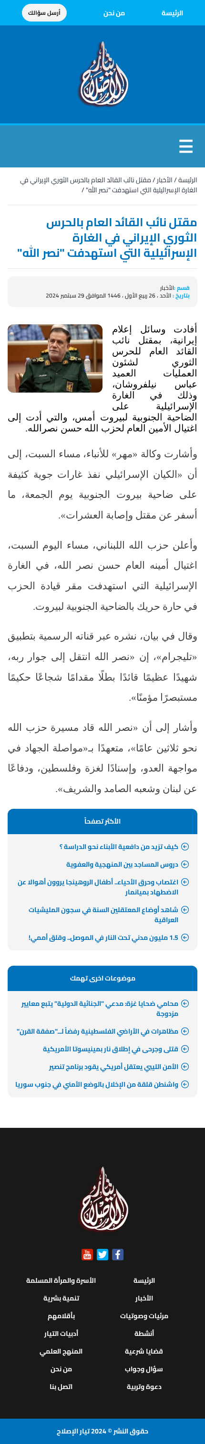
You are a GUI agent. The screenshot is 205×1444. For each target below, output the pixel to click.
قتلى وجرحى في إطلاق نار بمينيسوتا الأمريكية (110, 1049)
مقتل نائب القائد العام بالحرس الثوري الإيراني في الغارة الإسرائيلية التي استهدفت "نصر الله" (108, 185)
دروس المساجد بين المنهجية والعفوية (122, 864)
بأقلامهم (61, 1316)
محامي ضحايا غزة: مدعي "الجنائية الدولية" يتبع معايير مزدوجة (99, 1008)
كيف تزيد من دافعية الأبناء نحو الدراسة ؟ (119, 846)
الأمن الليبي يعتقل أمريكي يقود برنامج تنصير (113, 1066)
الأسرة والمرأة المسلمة (61, 1280)
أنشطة (144, 1333)
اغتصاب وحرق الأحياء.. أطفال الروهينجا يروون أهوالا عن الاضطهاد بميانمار (98, 887)
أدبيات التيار (61, 1333)
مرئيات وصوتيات (144, 1316)
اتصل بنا (61, 1386)
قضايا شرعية (144, 1351)
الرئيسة (172, 13)
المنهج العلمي (61, 1351)
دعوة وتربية (144, 1386)
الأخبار (165, 180)
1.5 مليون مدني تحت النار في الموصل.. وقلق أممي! (103, 937)
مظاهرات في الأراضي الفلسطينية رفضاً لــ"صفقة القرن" (97, 1031)
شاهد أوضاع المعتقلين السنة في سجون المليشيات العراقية (103, 915)
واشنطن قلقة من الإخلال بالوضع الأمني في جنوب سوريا (96, 1084)
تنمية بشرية (61, 1298)
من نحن (114, 13)
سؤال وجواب (144, 1369)
